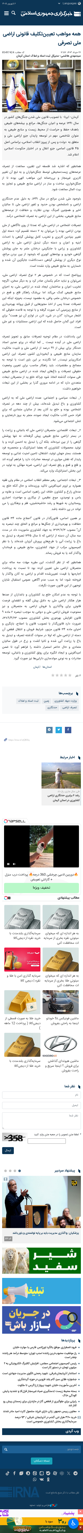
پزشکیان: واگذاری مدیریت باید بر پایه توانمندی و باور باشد (46, 1233)
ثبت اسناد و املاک (28, 701)
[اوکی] (48, 1480)
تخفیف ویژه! (41, 888)
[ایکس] (69, 1473)
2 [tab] (15, 1171)
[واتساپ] (35, 1480)
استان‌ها (47, 667)
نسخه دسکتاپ (42, 1461)
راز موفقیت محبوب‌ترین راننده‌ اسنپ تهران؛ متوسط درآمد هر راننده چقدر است (39, 1355)
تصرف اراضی (69, 707)
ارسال (8, 1150)
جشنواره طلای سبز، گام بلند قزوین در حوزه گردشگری (47, 1379)
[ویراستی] (21, 1473)
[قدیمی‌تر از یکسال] (61, 775)
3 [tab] (10, 1171)
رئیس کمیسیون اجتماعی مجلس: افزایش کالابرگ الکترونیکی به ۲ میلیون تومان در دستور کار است (40, 1365)
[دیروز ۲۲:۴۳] (41, 1202)
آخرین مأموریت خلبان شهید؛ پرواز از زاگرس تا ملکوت (47, 1385)
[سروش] (28, 1473)
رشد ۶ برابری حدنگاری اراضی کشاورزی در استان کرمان (63, 798)
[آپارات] (55, 1473)
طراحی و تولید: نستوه (40, 1505)
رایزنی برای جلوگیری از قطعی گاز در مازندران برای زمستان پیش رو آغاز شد (40, 1403)
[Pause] (8, 864)
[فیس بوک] (14, 1473)
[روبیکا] (62, 1473)
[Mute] (14, 864)
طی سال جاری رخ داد (68, 791)
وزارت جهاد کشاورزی (65, 701)
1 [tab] (19, 1171)
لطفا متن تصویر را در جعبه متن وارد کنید (57, 1135)
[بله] (48, 1473)
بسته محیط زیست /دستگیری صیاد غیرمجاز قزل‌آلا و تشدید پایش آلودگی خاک (40, 1393)
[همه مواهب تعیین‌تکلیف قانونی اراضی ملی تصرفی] (41, 86)
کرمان (36, 667)
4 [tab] (5, 1171)
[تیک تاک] (7, 1473)
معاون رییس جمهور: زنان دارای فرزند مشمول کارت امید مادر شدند (40, 1411)
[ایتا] (35, 1473)
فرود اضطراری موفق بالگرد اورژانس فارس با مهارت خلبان (45, 1347)
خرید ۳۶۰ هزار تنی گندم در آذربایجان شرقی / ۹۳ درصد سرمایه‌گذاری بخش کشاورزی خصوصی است (46, 1419)
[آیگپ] (41, 1473)
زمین (46, 701)
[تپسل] (6, 821)
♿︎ (73, 1523)
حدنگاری (52, 707)
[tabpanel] (41, 1209)
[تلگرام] (75, 1473)
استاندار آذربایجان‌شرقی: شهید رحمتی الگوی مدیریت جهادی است (39, 1373)
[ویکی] (41, 1480)
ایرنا (46, 14)
